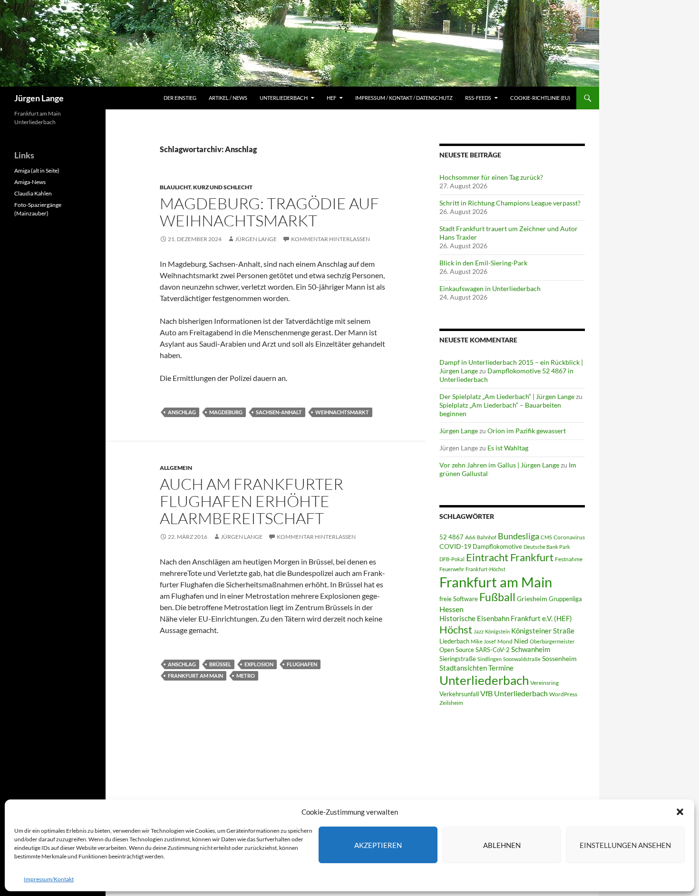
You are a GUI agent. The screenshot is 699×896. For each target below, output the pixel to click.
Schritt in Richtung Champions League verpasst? (510, 203)
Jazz (479, 631)
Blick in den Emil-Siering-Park (483, 263)
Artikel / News (228, 98)
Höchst (455, 629)
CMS (546, 537)
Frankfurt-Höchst (485, 569)
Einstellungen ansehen (625, 845)
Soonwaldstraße (522, 659)
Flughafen (302, 664)
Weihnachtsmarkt (342, 412)
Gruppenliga (565, 599)
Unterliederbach (284, 98)
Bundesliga (518, 536)
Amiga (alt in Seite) (36, 170)
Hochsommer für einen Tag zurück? (491, 177)
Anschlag (182, 412)
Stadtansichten (463, 668)
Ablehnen (502, 845)
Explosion (258, 664)
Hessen (451, 609)
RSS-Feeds (478, 98)
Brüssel (220, 664)
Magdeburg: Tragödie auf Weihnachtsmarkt (269, 212)
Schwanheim (530, 649)
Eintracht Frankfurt (509, 557)
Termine (501, 667)
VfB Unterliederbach (514, 693)
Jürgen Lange (39, 98)
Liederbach (454, 641)
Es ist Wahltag (507, 448)
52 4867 (451, 537)
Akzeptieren (378, 845)
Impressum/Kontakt (49, 879)
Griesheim (532, 598)
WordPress (563, 694)
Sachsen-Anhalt (279, 412)
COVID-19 (455, 546)
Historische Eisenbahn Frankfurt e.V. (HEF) (505, 618)
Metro (245, 675)
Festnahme (568, 559)
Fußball (497, 597)
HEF (331, 98)
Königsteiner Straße (542, 630)
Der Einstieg (180, 98)
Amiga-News (30, 181)
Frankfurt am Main (195, 675)
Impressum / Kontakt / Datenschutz (404, 98)
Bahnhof (486, 537)
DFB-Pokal (452, 559)
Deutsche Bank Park (547, 547)
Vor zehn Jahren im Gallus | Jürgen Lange (499, 465)
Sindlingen (489, 659)
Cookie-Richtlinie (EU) (540, 98)
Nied (521, 641)
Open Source (456, 649)
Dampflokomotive (497, 546)
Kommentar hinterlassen (330, 239)
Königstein (497, 631)
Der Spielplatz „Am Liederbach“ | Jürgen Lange (506, 396)
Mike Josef (483, 641)
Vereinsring (544, 682)
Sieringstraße (457, 658)
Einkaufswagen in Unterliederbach (490, 288)
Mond (505, 641)
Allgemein (176, 467)
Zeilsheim (451, 702)
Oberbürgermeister (552, 641)
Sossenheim (559, 658)
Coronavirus (569, 537)
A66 (470, 537)
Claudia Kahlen (33, 193)
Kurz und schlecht (222, 187)
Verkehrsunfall (459, 694)
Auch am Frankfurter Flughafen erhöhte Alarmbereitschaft (251, 501)
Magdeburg (226, 412)
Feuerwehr (451, 569)
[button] (680, 812)
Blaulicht (175, 187)
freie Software (458, 599)
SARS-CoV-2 (493, 649)
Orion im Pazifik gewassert (526, 431)
